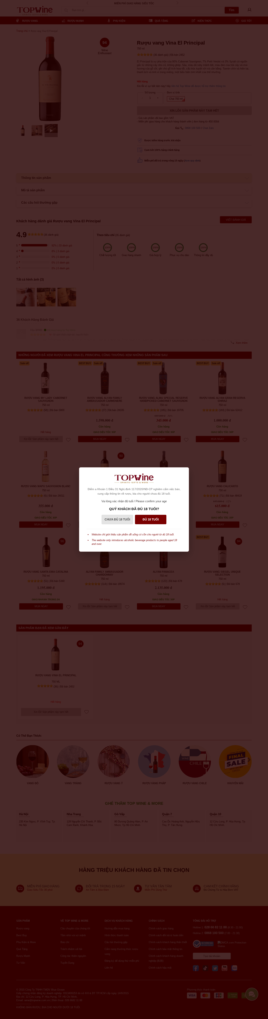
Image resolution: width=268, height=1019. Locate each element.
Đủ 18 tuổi (151, 519)
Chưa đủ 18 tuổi (117, 519)
